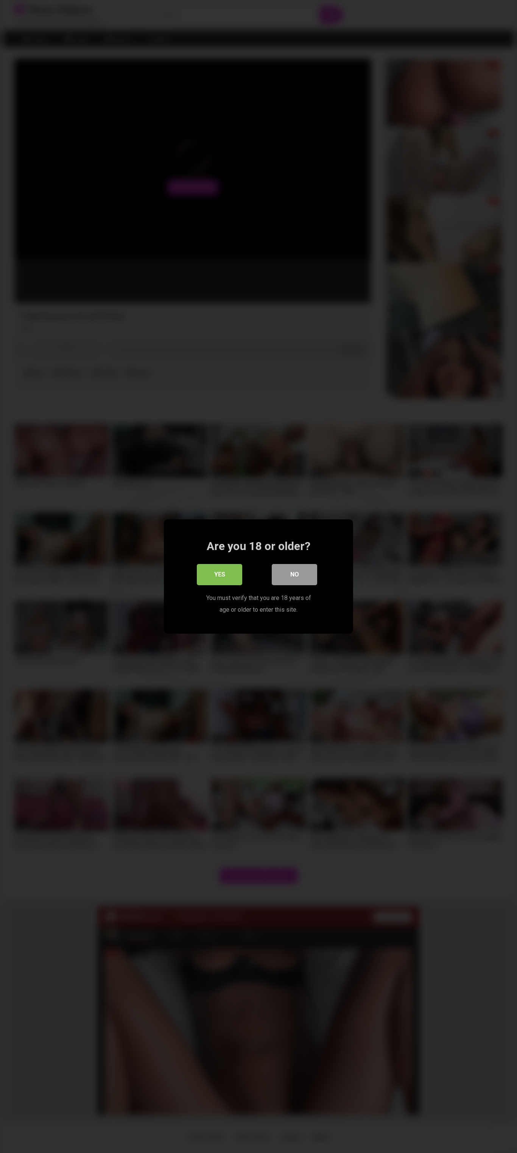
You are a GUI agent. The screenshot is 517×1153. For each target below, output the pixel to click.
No (294, 574)
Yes (219, 574)
